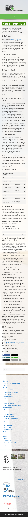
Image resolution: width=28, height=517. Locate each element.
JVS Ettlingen (7, 427)
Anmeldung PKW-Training (12, 401)
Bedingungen (7, 394)
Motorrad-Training (9, 403)
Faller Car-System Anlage (11, 418)
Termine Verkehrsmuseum (11, 410)
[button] (6, 355)
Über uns (5, 381)
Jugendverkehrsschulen (9, 420)
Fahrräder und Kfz (9, 414)
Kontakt (5, 436)
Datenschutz (7, 440)
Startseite (5, 379)
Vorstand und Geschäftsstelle (12, 383)
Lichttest (6, 434)
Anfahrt (6, 438)
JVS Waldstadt (8, 425)
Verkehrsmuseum (7, 407)
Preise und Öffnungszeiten (11, 392)
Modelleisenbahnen (9, 416)
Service (5, 432)
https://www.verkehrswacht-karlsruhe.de (15, 342)
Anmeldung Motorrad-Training (13, 405)
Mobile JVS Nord (8, 429)
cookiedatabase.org (6, 349)
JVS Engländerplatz (9, 423)
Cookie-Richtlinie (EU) (10, 443)
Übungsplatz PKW (8, 390)
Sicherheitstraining (8, 396)
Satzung (6, 385)
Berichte (5, 388)
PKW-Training (7, 398)
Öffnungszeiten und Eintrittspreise (13, 412)
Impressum (7, 445)
